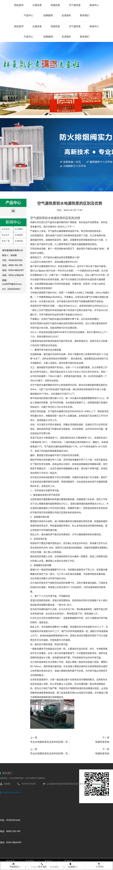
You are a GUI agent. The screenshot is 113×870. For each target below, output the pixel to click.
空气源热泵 (75, 26)
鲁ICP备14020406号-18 (11, 792)
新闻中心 (94, 26)
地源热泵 (55, 26)
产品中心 (28, 36)
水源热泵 (37, 26)
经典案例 (48, 36)
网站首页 (19, 26)
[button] (13, 210)
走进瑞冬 (66, 36)
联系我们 (84, 36)
